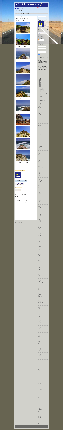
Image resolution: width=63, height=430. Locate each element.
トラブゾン (39, 267)
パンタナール (39, 301)
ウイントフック (40, 146)
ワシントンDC (39, 390)
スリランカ (39, 235)
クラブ (39, 192)
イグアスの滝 (39, 133)
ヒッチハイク (39, 308)
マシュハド (39, 349)
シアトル (39, 216)
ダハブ (39, 243)
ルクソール (39, 383)
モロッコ (39, 367)
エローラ (39, 161)
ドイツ (39, 262)
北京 (38, 421)
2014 (39, 103)
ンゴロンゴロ (39, 391)
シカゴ (39, 219)
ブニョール (39, 323)
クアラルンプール (40, 188)
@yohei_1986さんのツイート (41, 36)
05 (39, 83)
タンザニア (39, 246)
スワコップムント (40, 236)
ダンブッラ (39, 248)
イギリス (39, 132)
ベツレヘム (39, 333)
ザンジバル (39, 206)
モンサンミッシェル (40, 368)
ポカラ (39, 342)
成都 (38, 411)
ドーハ (39, 263)
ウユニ (39, 152)
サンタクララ (39, 207)
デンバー (39, 260)
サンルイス (39, 215)
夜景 (38, 422)
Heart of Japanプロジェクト (26, 13)
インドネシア (39, 141)
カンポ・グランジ (40, 180)
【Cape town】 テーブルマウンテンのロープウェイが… (43, 89)
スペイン (39, 234)
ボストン (39, 343)
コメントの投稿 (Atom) (19, 222)
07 (39, 81)
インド (39, 140)
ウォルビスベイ (40, 148)
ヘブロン (39, 336)
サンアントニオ (40, 205)
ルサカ (39, 384)
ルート (39, 382)
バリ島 (39, 293)
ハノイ (39, 287)
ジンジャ (39, 229)
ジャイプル (39, 221)
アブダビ (39, 120)
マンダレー (39, 355)
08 (39, 80)
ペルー (39, 337)
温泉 (38, 394)
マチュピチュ (39, 350)
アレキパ (39, 127)
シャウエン (39, 222)
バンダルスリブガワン (40, 302)
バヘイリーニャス (40, 289)
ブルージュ (39, 330)
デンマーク (39, 261)
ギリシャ (39, 186)
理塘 (38, 424)
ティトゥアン (39, 254)
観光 (21, 194)
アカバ (39, 113)
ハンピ (39, 303)
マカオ (39, 347)
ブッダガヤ (39, 322)
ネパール (39, 281)
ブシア (39, 321)
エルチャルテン (40, 159)
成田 (38, 410)
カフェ (39, 175)
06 (39, 82)
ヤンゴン (39, 370)
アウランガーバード (40, 112)
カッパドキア (39, 172)
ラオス (39, 374)
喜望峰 (22, 194)
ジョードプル (39, 226)
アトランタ (39, 118)
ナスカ (39, 275)
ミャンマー (39, 356)
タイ (38, 240)
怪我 (38, 395)
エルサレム (39, 158)
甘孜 (38, 396)
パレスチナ (39, 295)
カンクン (39, 178)
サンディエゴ (39, 209)
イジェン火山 (39, 134)
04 (39, 84)
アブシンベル (39, 119)
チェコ (39, 249)
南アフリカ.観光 (40, 417)
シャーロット (39, 220)
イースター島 (39, 131)
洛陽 (38, 423)
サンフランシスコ (40, 214)
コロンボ (39, 202)
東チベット (39, 414)
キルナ (39, 187)
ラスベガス (39, 375)
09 (39, 79)
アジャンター (39, 114)
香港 (38, 401)
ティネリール (39, 255)
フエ (38, 315)
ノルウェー (39, 283)
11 (39, 77)
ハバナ (39, 288)
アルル (39, 126)
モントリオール (40, 369)
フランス (39, 328)
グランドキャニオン (40, 193)
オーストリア (39, 162)
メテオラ (39, 363)
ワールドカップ (40, 389)
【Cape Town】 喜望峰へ (42, 90)
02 (39, 86)
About (21, 13)
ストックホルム (40, 233)
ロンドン (39, 388)
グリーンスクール (40, 194)
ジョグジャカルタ (40, 227)
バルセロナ (39, 294)
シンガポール (39, 228)
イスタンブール (40, 135)
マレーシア (39, 354)
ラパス (39, 376)
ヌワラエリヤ (39, 280)
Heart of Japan (39, 107)
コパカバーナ (39, 199)
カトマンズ (39, 173)
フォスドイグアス (40, 320)
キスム (39, 182)
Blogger (45, 427)
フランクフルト (40, 327)
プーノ (39, 314)
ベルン (39, 340)
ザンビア (39, 213)
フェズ (39, 316)
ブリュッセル (39, 329)
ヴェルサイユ (39, 147)
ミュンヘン (39, 357)
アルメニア (39, 125)
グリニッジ (39, 195)
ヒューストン (39, 309)
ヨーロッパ (39, 371)
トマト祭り (39, 266)
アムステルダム (40, 121)
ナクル (39, 274)
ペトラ (39, 335)
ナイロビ (39, 273)
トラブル (39, 268)
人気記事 (39, 408)
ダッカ (39, 241)
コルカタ (39, 201)
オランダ (39, 166)
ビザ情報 (39, 307)
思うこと (39, 402)
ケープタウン (18, 194)
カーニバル (39, 168)
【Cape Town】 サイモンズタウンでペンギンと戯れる (43, 91)
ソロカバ (39, 239)
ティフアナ (39, 256)
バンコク (39, 300)
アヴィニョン (39, 111)
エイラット (39, 153)
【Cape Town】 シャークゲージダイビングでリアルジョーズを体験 (43, 93)
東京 (38, 415)
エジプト (39, 154)
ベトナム (39, 334)
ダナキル (39, 242)
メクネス (39, 360)
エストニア (39, 155)
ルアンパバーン (40, 381)
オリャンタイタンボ (40, 167)
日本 (38, 418)
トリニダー (39, 269)
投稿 (39, 39)
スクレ (39, 232)
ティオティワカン (40, 253)
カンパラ (39, 179)
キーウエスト (39, 181)
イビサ (39, 138)
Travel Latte (39, 108)
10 (39, 78)
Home (16, 13)
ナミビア (39, 276)
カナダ (39, 174)
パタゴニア (39, 286)
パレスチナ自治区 (40, 296)
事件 (38, 404)
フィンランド (39, 313)
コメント (40, 40)
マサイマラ (39, 348)
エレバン (39, 160)
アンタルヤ (39, 128)
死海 (38, 403)
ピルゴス (39, 310)
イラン (39, 139)
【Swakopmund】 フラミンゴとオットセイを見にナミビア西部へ (43, 97)
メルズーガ (39, 364)
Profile (18, 13)
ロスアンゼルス (40, 387)
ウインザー (39, 145)
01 (39, 102)
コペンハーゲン (40, 200)
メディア (39, 362)
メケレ (39, 361)
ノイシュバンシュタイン (41, 282)
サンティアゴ (39, 208)
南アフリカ (25, 194)
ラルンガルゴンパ (40, 377)
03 (39, 85)
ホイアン (39, 341)
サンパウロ (39, 212)
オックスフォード (40, 165)
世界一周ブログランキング (41, 409)
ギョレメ (39, 185)
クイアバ (39, 189)
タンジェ (39, 247)
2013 (39, 104)
